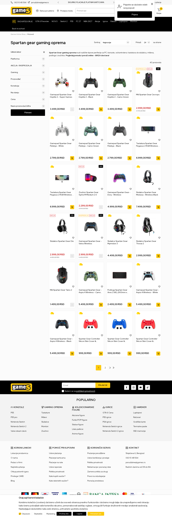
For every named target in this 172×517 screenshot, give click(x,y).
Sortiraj (97, 42)
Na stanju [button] (15, 92)
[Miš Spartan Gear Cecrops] (148, 80)
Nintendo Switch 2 (18, 426)
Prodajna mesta (66, 11)
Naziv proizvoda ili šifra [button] (21, 106)
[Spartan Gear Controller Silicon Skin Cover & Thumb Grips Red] (90, 324)
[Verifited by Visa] (132, 494)
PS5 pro (14, 417)
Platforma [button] (15, 59)
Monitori (44, 426)
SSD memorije (139, 431)
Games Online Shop (18, 34)
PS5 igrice (107, 417)
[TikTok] (147, 387)
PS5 (12, 412)
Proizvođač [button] (16, 79)
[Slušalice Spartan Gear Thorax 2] (148, 226)
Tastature (45, 412)
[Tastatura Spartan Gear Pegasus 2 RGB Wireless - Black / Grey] (148, 129)
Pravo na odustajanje (96, 476)
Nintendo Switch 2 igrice (113, 431)
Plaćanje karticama (57, 458)
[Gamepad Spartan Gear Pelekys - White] (62, 129)
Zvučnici (45, 431)
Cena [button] (13, 99)
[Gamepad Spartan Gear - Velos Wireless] (90, 226)
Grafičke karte (139, 422)
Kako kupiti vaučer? (57, 476)
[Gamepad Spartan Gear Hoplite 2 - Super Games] (62, 80)
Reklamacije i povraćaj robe (99, 467)
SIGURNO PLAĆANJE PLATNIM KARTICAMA (86, 2)
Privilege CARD (17, 476)
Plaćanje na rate (56, 462)
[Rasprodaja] (141, 68)
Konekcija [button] (15, 86)
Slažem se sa (80, 391)
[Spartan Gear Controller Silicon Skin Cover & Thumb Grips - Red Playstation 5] (148, 324)
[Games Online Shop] (21, 11)
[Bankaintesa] (101, 494)
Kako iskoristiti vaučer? (58, 481)
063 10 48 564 (20, 2)
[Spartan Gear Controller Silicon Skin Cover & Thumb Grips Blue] (119, 324)
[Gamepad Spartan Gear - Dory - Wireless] (119, 177)
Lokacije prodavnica (19, 453)
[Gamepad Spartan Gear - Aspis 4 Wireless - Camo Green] (90, 275)
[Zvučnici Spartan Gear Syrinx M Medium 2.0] (90, 177)
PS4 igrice (107, 422)
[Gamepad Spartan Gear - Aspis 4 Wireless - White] (148, 275)
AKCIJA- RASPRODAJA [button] (21, 65)
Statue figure (77, 424)
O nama (14, 458)
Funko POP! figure (79, 420)
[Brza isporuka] (82, 69)
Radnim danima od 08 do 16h (138, 467)
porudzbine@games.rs (40, 2)
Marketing (50, 514)
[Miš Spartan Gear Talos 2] (62, 275)
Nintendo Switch (18, 422)
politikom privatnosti (85, 391)
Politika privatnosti (56, 471)
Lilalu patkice (77, 429)
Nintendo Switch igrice (112, 426)
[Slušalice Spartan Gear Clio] (62, 226)
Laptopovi (137, 412)
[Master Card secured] (124, 494)
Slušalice (45, 422)
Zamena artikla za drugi (97, 471)
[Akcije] (149, 68)
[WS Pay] (75, 494)
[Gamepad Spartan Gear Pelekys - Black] (119, 129)
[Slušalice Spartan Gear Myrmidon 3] (119, 226)
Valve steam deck (18, 431)
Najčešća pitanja (18, 467)
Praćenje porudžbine (96, 453)
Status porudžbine (47, 11)
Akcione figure (78, 415)
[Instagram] (133, 387)
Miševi (44, 417)
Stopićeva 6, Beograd (135, 453)
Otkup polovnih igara (19, 471)
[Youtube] (140, 387)
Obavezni (26, 514)
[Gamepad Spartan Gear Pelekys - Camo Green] (90, 129)
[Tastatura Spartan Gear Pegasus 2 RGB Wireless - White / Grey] (62, 177)
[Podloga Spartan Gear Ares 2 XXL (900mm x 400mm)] (119, 275)
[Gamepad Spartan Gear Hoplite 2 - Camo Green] (119, 80)
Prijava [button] (135, 14)
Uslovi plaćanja (55, 453)
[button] (73, 91)
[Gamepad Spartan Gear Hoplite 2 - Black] (90, 80)
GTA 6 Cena (108, 412)
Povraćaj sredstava (95, 481)
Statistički (38, 514)
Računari (137, 417)
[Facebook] (126, 387)
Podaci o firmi (16, 462)
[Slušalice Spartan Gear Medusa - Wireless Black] (148, 177)
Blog (13, 481)
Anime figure (77, 433)
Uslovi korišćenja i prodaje (98, 458)
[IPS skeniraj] (144, 494)
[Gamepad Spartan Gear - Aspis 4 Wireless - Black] (62, 324)
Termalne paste (140, 426)
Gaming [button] (14, 72)
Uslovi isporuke (55, 467)
